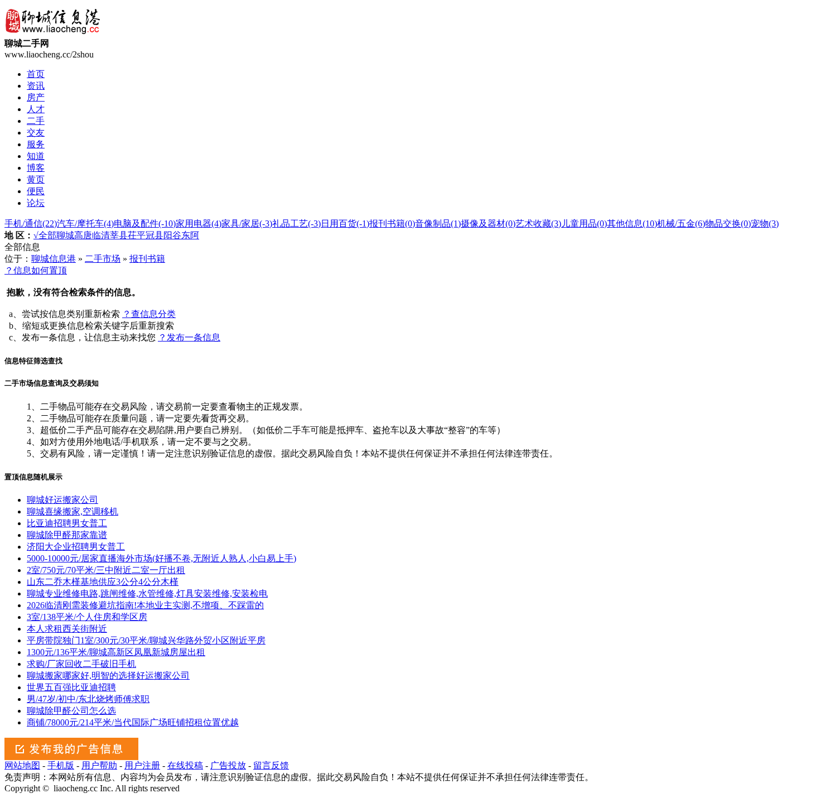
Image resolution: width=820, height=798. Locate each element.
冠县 (154, 235)
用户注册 (142, 765)
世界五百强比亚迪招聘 (71, 687)
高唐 (83, 235)
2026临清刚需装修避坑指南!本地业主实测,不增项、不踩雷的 (145, 605)
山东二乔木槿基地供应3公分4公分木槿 (103, 582)
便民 (36, 191)
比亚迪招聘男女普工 (67, 523)
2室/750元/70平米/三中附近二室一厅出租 (106, 570)
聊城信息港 (53, 258)
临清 (101, 235)
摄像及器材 (488, 223)
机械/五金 (681, 223)
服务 (36, 144)
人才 (36, 109)
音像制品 (438, 223)
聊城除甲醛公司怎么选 (71, 710)
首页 (36, 74)
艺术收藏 (538, 223)
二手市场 (102, 258)
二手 (36, 121)
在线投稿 (185, 765)
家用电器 (198, 223)
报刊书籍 (392, 223)
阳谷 (172, 235)
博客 (36, 167)
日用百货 (345, 223)
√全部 (44, 235)
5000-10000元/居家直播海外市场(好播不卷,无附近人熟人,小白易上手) (161, 558)
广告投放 (228, 765)
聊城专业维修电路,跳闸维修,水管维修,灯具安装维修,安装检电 (147, 593)
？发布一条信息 (189, 337)
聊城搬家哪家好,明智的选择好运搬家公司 (108, 675)
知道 (36, 156)
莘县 (119, 235)
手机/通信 (30, 223)
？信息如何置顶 (35, 270)
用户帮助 (99, 765)
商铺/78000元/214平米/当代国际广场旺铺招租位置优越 (133, 722)
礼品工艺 (296, 223)
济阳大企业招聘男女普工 (76, 546)
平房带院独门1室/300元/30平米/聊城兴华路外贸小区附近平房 (146, 640)
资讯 (36, 85)
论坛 (36, 203)
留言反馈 (271, 765)
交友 (36, 132)
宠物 (765, 223)
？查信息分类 (149, 314)
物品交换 (728, 223)
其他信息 (632, 223)
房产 (36, 97)
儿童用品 (584, 223)
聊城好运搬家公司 (62, 499)
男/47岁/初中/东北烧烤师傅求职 (88, 699)
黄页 (36, 179)
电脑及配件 (145, 223)
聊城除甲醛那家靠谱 (67, 535)
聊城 (65, 235)
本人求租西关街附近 (67, 628)
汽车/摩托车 (85, 223)
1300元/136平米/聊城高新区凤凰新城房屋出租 (116, 652)
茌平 (137, 235)
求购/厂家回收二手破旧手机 (81, 664)
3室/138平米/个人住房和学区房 (87, 617)
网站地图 (22, 765)
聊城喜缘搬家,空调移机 (72, 511)
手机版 (60, 765)
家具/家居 (246, 223)
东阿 (190, 235)
